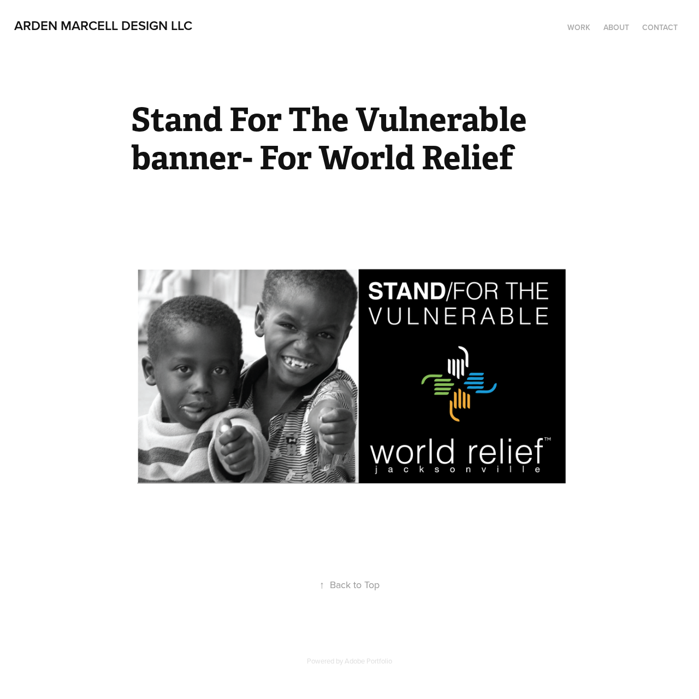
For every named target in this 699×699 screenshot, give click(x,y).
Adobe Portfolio (368, 661)
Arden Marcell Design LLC (103, 25)
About (616, 27)
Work (578, 27)
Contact (660, 27)
